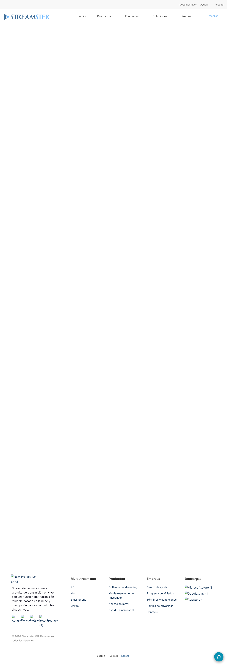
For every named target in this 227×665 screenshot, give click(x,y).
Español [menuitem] (125, 656)
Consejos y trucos (18, 133)
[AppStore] (195, 599)
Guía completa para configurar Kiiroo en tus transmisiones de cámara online (194, 162)
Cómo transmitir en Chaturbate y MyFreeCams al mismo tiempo (190, 179)
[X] (16, 617)
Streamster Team (19, 84)
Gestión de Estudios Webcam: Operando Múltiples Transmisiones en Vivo (194, 126)
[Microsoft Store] (199, 587)
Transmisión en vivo (191, 98)
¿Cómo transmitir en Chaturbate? (190, 211)
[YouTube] (48, 617)
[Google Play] (197, 593)
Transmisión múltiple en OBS (52, 144)
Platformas (12, 52)
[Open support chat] (218, 656)
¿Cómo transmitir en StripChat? (189, 222)
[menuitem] (101, 655)
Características (191, 69)
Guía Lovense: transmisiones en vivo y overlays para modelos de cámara (194, 196)
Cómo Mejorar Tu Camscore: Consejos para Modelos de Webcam (194, 145)
